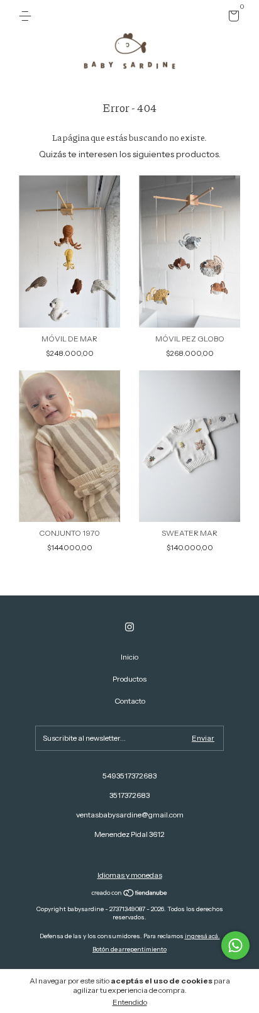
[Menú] (27, 16)
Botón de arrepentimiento (129, 949)
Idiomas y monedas (129, 875)
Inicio (129, 656)
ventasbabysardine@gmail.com (130, 814)
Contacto (129, 701)
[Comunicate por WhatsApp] (235, 945)
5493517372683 (129, 775)
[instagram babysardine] (129, 627)
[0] (231, 18)
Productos (129, 679)
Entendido (130, 1002)
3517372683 (129, 795)
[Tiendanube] (130, 894)
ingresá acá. (202, 936)
